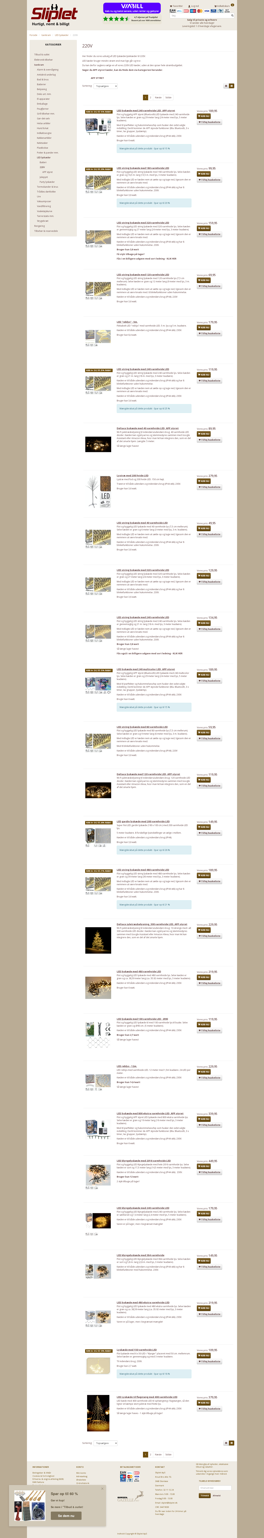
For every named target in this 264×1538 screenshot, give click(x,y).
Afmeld (217, 1495)
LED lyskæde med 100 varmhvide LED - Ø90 (142, 1018)
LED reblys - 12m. (127, 1066)
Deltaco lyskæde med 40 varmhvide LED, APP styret (148, 428)
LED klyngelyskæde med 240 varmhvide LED (143, 1208)
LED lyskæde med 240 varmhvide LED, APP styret (146, 110)
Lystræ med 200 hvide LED (133, 475)
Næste (158, 97)
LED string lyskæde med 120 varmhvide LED (143, 274)
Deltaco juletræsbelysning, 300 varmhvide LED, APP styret (152, 924)
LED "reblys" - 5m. (127, 321)
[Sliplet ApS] (54, 14)
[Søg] (232, 15)
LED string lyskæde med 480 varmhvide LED (143, 869)
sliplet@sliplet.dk (169, 1502)
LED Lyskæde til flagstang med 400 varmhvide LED (147, 1397)
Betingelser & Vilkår (42, 1472)
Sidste (168, 97)
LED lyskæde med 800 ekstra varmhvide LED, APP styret (150, 1113)
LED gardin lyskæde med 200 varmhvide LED (143, 821)
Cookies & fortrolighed (43, 1476)
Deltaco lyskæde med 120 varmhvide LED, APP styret (148, 774)
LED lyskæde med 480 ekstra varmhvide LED (143, 1302)
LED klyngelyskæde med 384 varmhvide (140, 1255)
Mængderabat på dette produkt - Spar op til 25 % (145, 408)
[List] (231, 86)
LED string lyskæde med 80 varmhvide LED (142, 726)
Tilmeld (205, 1495)
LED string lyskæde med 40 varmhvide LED (142, 522)
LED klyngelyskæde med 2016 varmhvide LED (144, 1160)
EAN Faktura (38, 1482)
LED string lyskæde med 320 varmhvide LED (143, 222)
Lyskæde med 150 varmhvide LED (137, 1349)
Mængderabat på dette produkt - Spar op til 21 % (145, 904)
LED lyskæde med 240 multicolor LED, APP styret (146, 669)
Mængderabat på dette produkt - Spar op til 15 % (145, 148)
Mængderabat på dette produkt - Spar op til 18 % (145, 1373)
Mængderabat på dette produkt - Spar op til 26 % (145, 850)
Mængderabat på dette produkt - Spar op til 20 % (145, 202)
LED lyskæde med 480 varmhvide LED (139, 971)
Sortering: (87, 85)
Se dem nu (66, 1515)
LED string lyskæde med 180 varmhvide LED (143, 168)
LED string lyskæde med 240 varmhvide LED (143, 369)
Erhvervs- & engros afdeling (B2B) (48, 1479)
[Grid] (226, 86)
